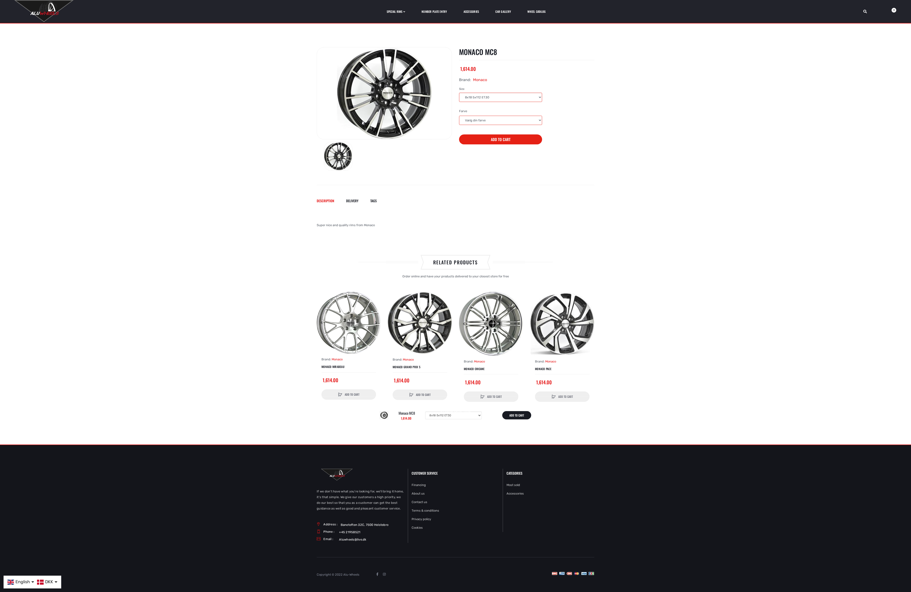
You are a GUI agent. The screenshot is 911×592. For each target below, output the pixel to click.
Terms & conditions (425, 510)
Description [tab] (325, 200)
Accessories (515, 493)
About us (418, 493)
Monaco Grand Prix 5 (406, 367)
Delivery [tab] (352, 200)
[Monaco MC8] (338, 156)
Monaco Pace (543, 369)
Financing (419, 485)
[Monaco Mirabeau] (349, 322)
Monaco (480, 80)
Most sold (513, 485)
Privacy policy (421, 519)
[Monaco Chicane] (491, 324)
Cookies (417, 527)
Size (462, 89)
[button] (321, 322)
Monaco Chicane (474, 369)
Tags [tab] (373, 200)
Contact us (419, 502)
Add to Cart (501, 139)
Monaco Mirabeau (332, 367)
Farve (463, 111)
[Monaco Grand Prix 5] (420, 323)
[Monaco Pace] (562, 324)
